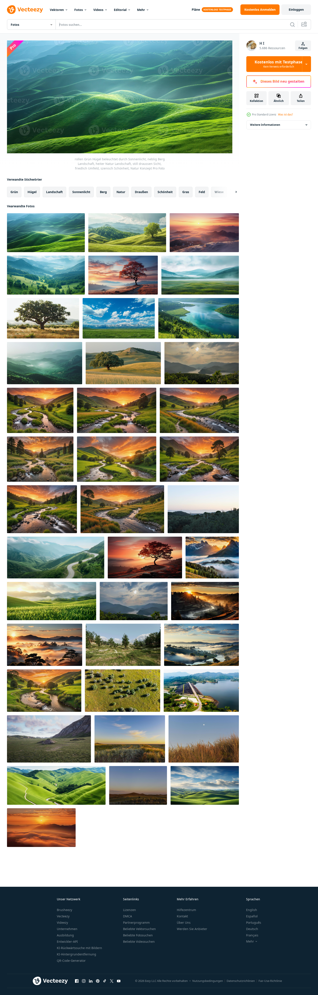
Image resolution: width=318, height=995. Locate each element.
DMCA (127, 916)
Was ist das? (285, 114)
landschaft (54, 192)
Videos (98, 10)
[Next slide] (232, 192)
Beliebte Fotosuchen (138, 935)
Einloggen (296, 9)
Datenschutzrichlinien (241, 981)
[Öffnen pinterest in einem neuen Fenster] (97, 981)
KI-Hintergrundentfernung (76, 954)
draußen (141, 192)
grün (14, 192)
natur (120, 192)
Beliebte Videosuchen (139, 941)
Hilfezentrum (186, 910)
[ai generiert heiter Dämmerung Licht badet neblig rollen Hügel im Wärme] (204, 232)
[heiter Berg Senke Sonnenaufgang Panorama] (201, 363)
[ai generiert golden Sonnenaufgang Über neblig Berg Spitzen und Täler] (41, 827)
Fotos (78, 10)
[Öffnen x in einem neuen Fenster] (111, 981)
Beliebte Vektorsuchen (139, 929)
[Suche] (292, 24)
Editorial (120, 10)
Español (252, 916)
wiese (219, 192)
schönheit (165, 192)
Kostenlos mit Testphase (279, 64)
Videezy (62, 922)
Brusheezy (64, 910)
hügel (32, 192)
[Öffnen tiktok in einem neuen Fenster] (104, 981)
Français (252, 935)
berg (103, 192)
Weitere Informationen (265, 125)
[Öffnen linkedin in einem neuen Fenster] (90, 981)
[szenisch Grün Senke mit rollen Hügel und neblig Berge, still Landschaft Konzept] (200, 275)
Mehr (141, 10)
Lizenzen (129, 910)
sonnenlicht (81, 192)
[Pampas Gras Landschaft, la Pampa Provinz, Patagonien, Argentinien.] (129, 739)
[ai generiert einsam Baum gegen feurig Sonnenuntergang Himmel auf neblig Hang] (123, 275)
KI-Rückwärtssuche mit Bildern (79, 948)
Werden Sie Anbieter (192, 929)
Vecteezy (63, 916)
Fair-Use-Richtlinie (270, 981)
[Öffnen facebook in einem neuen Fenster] (76, 981)
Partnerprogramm (136, 922)
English (251, 910)
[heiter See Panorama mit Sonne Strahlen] (134, 601)
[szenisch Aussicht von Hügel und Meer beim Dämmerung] (203, 509)
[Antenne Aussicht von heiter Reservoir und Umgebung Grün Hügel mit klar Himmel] (201, 690)
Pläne (196, 9)
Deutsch (252, 929)
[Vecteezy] (25, 9)
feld (202, 192)
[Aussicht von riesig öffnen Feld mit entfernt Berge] (119, 318)
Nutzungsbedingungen (207, 981)
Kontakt (182, 916)
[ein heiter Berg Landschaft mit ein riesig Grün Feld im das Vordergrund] (49, 739)
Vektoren (57, 10)
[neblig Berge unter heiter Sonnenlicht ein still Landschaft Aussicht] (44, 363)
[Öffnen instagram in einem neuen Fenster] (83, 981)
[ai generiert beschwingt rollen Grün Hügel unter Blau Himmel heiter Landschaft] (56, 785)
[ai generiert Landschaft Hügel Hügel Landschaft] (204, 785)
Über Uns (184, 922)
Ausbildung (65, 935)
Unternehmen (67, 929)
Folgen (303, 48)
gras (185, 192)
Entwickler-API (67, 941)
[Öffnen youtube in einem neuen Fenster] (118, 981)
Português (253, 922)
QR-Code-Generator (71, 960)
